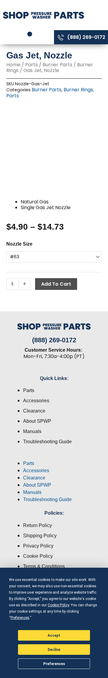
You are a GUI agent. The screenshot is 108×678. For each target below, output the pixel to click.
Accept (54, 635)
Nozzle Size (19, 243)
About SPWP (37, 421)
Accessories (36, 400)
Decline (54, 650)
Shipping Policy (40, 535)
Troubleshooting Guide (47, 441)
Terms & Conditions (44, 566)
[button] (54, 456)
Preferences (54, 664)
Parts (31, 64)
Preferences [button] (19, 618)
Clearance (34, 410)
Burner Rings (78, 89)
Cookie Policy (38, 556)
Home (13, 64)
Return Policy (37, 525)
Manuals (32, 431)
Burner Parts (57, 64)
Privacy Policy (38, 545)
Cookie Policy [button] (58, 605)
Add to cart (56, 284)
